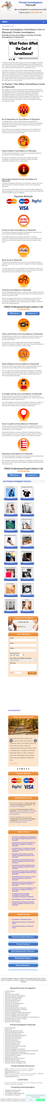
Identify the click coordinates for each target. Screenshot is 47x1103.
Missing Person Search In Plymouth (15, 1046)
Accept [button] (40, 1099)
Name (12, 638)
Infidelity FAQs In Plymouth (13, 1090)
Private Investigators (8, 978)
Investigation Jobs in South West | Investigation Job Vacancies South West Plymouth (23, 812)
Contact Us (8, 1029)
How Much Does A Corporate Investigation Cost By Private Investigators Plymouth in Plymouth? (23, 895)
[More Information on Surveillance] (10, 492)
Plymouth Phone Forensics (13, 1038)
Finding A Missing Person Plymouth (15, 1008)
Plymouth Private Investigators (23, 988)
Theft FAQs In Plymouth (12, 1092)
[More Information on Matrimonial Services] (10, 508)
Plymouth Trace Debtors (12, 1005)
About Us (7, 993)
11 (36, 58)
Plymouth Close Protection (13, 1022)
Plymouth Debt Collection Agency (15, 1058)
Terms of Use (41, 978)
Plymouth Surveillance (11, 1040)
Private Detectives (10, 1028)
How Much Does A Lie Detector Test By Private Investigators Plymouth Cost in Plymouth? (23, 850)
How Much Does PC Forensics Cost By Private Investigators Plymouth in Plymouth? (23, 878)
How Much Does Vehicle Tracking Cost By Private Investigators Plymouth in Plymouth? (23, 844)
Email (11, 643)
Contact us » (32, 313)
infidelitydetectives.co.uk (12, 1072)
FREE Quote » (14, 313)
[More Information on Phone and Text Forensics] (10, 541)
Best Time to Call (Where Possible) (20, 658)
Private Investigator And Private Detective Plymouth (20, 1054)
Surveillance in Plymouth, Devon (21, 919)
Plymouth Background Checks (14, 1031)
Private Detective (10, 991)
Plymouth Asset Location (12, 994)
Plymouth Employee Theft (12, 1043)
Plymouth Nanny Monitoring (13, 1037)
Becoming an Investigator (17, 806)
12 (37, 58)
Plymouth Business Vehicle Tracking (15, 1018)
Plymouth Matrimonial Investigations (15, 1035)
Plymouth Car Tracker (11, 1057)
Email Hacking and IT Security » (23, 951)
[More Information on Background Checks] (27, 492)
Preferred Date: (15, 653)
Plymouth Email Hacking (12, 1044)
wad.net (31, 1069)
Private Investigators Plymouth (23, 1025)
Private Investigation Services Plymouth (16, 1014)
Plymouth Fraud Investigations (14, 997)
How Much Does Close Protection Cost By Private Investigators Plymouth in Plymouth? (23, 884)
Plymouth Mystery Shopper (13, 1055)
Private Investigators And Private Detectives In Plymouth (21, 1050)
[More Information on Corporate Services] (27, 508)
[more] (21, 1084)
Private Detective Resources (23, 1066)
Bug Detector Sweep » (23, 958)
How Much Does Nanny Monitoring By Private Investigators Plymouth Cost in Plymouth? (23, 867)
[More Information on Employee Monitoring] (27, 573)
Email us (22, 626)
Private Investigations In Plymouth (15, 1049)
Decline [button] (30, 1099)
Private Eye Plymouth (11, 1047)
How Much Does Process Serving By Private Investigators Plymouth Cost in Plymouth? (23, 903)
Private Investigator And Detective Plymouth (18, 1012)
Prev (11, 740)
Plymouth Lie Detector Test (13, 999)
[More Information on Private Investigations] (27, 605)
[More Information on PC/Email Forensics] (27, 525)
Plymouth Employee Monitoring (14, 1032)
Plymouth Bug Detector (12, 1006)
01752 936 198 (23, 622)
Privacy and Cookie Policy (28, 978)
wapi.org (40, 1073)
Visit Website (14, 763)
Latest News (23, 1080)
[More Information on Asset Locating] (27, 541)
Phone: (12, 648)
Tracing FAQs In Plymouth (12, 1095)
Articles (22, 980)
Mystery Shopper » (23, 965)
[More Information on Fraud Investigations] (10, 573)
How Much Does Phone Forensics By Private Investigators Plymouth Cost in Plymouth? (23, 861)
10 (34, 58)
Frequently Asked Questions (23, 1087)
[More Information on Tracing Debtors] (10, 589)
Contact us (16, 980)
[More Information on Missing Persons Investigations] (27, 589)
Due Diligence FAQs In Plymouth (14, 1093)
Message (13, 663)
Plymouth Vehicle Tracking (13, 1041)
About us (17, 978)
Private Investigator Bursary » (23, 937)
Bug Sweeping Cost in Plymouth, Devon (24, 899)
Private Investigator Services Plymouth (16, 1015)
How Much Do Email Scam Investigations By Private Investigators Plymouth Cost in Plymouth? (24, 872)
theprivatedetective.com (12, 1076)
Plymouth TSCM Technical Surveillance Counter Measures (22, 1017)
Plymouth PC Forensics (12, 1002)
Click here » (10, 498)
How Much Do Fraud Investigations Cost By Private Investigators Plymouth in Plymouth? (24, 889)
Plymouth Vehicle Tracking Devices (15, 1061)
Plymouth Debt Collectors (12, 1020)
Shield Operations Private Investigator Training (21, 821)
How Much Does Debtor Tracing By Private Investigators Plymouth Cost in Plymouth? (23, 855)
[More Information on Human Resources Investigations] (10, 605)
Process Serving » (23, 944)
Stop (14, 59)
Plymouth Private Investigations (14, 1003)
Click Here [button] (38, 1096)
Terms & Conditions (6, 980)
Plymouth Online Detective (13, 1011)
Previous (9, 59)
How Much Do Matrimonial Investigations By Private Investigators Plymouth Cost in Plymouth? (24, 838)
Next (11, 59)
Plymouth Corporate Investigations (15, 996)
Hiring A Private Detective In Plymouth (16, 1009)
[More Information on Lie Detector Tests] (10, 525)
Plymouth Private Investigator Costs (15, 1063)
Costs (12, 26)
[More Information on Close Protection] (10, 557)
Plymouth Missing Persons (13, 1000)
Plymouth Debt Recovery (12, 1060)
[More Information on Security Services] (27, 557)
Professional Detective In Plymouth (15, 1052)
